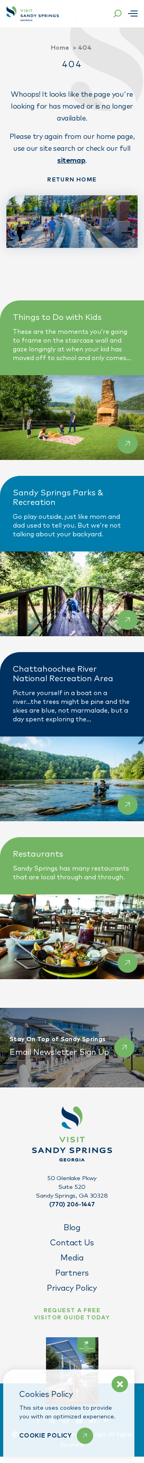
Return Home (71, 180)
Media (71, 1258)
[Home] (32, 13)
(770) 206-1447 (72, 1205)
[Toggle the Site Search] (118, 14)
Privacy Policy (72, 1288)
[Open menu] (133, 13)
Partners (72, 1273)
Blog (72, 1228)
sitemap (71, 160)
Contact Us (72, 1243)
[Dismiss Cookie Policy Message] (120, 1384)
